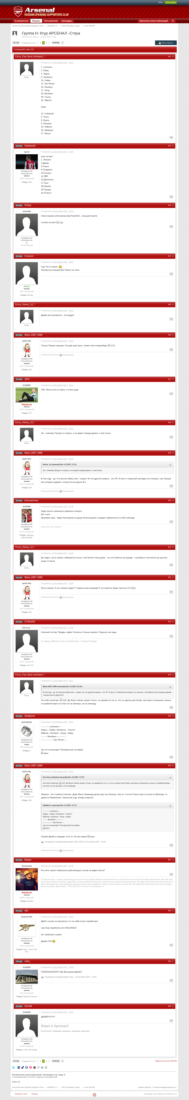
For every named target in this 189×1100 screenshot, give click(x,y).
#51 (170, 547)
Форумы (36, 21)
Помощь (34, 1094)
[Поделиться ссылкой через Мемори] (30, 1067)
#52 (170, 577)
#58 (170, 911)
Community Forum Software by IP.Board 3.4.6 (160, 1094)
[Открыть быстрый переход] (173, 21)
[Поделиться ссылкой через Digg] (19, 1067)
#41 (170, 57)
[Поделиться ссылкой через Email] (38, 1067)
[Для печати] (42, 1067)
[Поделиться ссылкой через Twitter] (13, 1067)
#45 (170, 305)
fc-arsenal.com (21, 21)
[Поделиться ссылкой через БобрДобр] (34, 1067)
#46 (170, 335)
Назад (16, 43)
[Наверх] (94, 1095)
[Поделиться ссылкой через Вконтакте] (26, 1067)
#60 (170, 1006)
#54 (170, 675)
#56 (170, 766)
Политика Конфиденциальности (164, 1087)
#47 (170, 379)
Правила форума (144, 1087)
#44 (170, 256)
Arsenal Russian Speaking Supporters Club (27, 1087)
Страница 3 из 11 (28, 43)
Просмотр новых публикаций (154, 21)
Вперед (56, 43)
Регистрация (170, 2)
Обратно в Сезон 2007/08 (166, 1061)
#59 (170, 961)
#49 (170, 453)
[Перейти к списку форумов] (41, 12)
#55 (170, 716)
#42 (170, 146)
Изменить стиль (21, 1094)
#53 (170, 622)
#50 (170, 500)
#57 (170, 860)
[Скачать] (46, 1067)
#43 (170, 205)
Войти (160, 2)
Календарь (67, 21)
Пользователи (51, 21)
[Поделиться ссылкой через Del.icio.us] (22, 1067)
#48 (170, 423)
